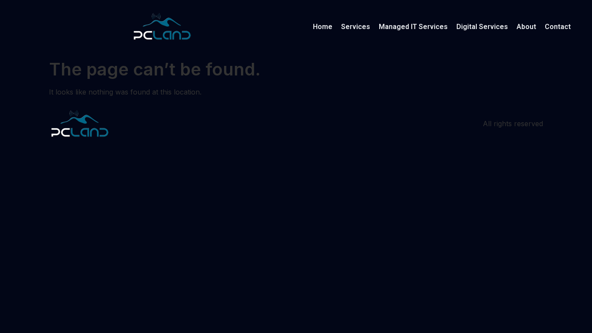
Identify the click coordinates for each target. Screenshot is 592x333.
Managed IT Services (413, 27)
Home (322, 27)
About (526, 27)
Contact (558, 27)
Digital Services (482, 27)
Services (355, 27)
